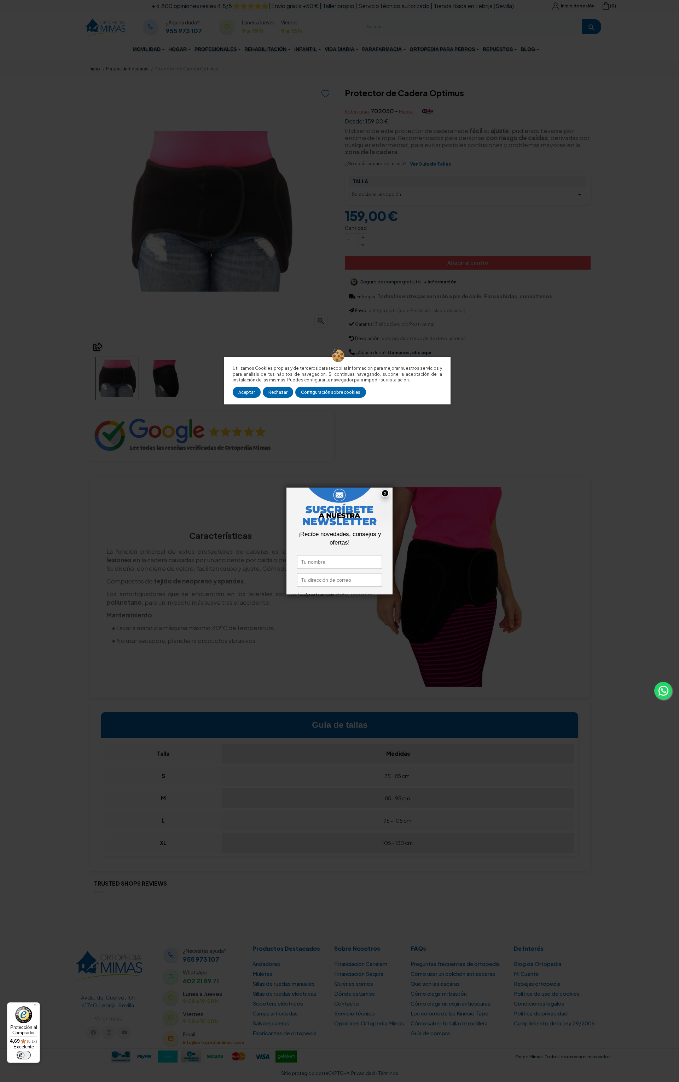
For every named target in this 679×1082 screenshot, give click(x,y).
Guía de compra (430, 1033)
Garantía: (364, 324)
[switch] (24, 1055)
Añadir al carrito (467, 262)
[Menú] (35, 1006)
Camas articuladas (275, 1013)
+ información (440, 282)
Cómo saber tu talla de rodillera (449, 1023)
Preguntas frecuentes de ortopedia (455, 963)
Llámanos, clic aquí (409, 352)
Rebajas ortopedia (537, 983)
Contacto (346, 1003)
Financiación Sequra (358, 973)
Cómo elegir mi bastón (439, 993)
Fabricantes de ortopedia (285, 1033)
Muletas (262, 973)
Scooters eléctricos (278, 1003)
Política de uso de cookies (547, 993)
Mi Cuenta (526, 973)
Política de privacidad (541, 1013)
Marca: (406, 111)
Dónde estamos (354, 993)
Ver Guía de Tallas (430, 164)
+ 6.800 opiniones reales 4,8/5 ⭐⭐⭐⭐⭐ (210, 6)
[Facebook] (93, 1033)
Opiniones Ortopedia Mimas (369, 1023)
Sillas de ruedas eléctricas (285, 993)
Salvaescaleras (271, 1023)
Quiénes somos (353, 983)
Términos (388, 1073)
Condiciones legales (539, 1003)
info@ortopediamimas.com (213, 1042)
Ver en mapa (109, 1018)
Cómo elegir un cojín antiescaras (451, 1003)
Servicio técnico (354, 1013)
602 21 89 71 (201, 980)
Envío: (361, 310)
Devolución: (368, 338)
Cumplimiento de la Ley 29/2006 (554, 1023)
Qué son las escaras (435, 983)
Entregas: (366, 296)
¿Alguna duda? (371, 352)
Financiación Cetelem (360, 963)
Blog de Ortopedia (537, 963)
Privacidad (363, 1073)
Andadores (266, 963)
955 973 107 (184, 30)
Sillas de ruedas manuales (284, 983)
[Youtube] (124, 1033)
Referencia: (357, 111)
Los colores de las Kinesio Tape (449, 1013)
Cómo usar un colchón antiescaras (453, 973)
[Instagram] (109, 1033)
